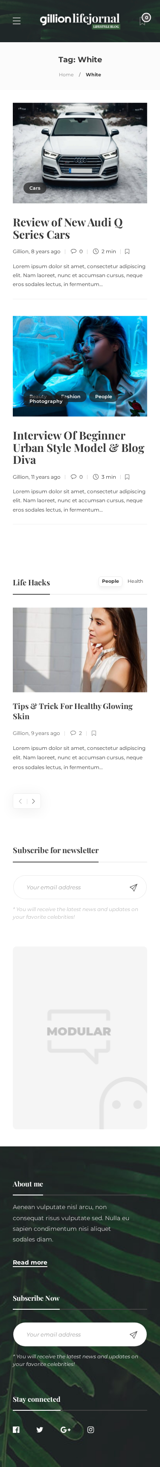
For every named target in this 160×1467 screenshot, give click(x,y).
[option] (80, 690)
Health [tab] (135, 581)
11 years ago (46, 477)
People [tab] (110, 581)
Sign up (133, 887)
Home (66, 75)
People (103, 396)
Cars (35, 188)
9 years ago (45, 733)
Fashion (71, 396)
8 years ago (46, 251)
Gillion (21, 251)
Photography (45, 401)
